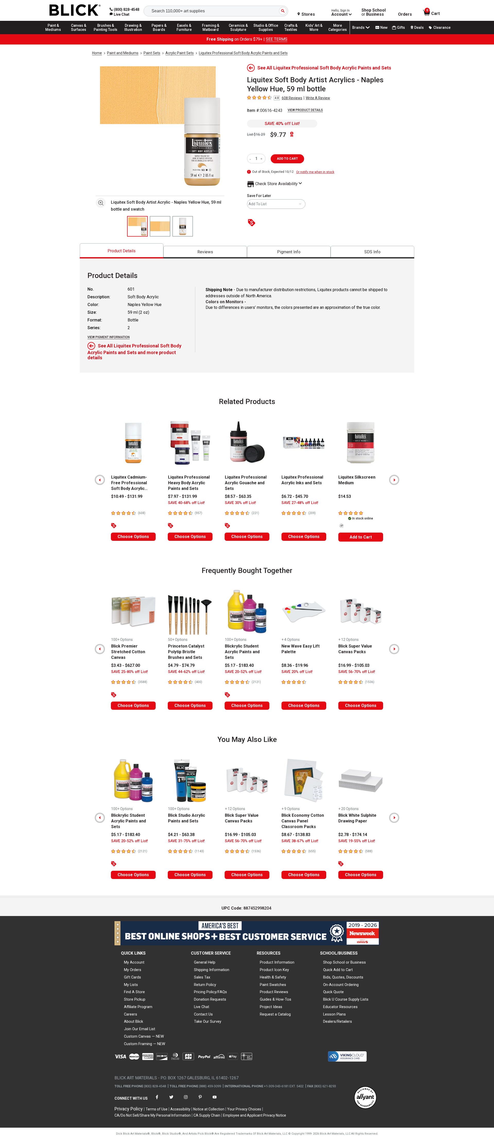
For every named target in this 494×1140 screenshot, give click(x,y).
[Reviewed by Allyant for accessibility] (365, 1098)
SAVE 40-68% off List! (186, 503)
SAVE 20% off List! (297, 672)
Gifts (401, 27)
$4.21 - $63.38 (181, 834)
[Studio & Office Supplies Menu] (265, 34)
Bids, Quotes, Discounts (343, 977)
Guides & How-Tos (275, 999)
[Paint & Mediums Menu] (55, 34)
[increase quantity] (262, 158)
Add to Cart (361, 537)
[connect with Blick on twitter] (171, 1100)
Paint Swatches (273, 984)
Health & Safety (273, 977)
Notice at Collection (208, 1109)
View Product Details (305, 110)
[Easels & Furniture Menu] (185, 34)
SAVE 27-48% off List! (299, 503)
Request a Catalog (275, 1014)
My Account (134, 962)
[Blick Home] (75, 10)
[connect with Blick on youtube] (214, 1100)
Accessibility (180, 1109)
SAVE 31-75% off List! (186, 841)
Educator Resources (340, 1006)
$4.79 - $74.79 (181, 665)
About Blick (133, 1021)
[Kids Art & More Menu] (316, 34)
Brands (358, 27)
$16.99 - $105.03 (353, 665)
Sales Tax (202, 977)
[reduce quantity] (251, 158)
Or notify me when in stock (315, 172)
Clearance (442, 27)
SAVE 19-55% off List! (356, 841)
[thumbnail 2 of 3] (160, 226)
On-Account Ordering (341, 984)
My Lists (131, 984)
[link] (119, 14)
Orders (405, 14)
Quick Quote (333, 992)
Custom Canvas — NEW (144, 1036)
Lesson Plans (334, 1014)
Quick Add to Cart (338, 969)
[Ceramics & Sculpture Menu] (238, 34)
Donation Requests (210, 999)
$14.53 (344, 496)
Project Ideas (271, 1006)
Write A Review (318, 98)
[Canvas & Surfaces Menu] (79, 34)
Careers (130, 1014)
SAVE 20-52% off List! (243, 672)
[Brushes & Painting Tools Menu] (105, 34)
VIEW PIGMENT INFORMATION (108, 337)
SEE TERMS (276, 39)
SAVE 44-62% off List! (186, 672)
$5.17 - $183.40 (239, 665)
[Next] (394, 480)
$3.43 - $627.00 (125, 665)
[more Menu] (337, 34)
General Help (204, 962)
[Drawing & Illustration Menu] (133, 34)
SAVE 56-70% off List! (356, 672)
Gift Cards (132, 977)
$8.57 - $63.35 (238, 496)
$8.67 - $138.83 (295, 834)
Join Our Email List (139, 1029)
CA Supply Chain (206, 1115)
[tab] (121, 250)
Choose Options (133, 536)
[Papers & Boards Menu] (160, 34)
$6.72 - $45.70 (294, 496)
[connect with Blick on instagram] (186, 1100)
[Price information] (252, 223)
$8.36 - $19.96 (294, 665)
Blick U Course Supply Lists (345, 999)
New (383, 27)
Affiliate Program (138, 1006)
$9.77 (278, 134)
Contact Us (203, 1014)
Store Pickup (134, 999)
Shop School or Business (344, 962)
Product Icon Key (274, 969)
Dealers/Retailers (337, 1021)
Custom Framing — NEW (144, 1044)
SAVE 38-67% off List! (299, 841)
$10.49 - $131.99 (126, 496)
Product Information (277, 962)
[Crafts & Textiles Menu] (293, 34)
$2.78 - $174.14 (352, 834)
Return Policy (205, 984)
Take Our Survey (207, 1021)
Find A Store (134, 992)
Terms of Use (156, 1109)
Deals (419, 27)
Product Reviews (274, 992)
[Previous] (100, 480)
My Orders (132, 969)
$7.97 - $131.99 (182, 496)
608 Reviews (292, 98)
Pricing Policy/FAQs (210, 992)
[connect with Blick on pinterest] (200, 1100)
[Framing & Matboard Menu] (210, 34)
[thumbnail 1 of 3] (137, 226)
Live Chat (201, 1006)
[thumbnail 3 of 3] (182, 226)
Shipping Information (211, 969)
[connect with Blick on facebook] (157, 1100)
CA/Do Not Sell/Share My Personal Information (152, 1115)
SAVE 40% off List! (282, 123)
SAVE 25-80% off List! (129, 672)
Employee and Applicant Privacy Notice (254, 1115)
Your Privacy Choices (244, 1109)
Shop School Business (373, 12)
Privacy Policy (128, 1108)
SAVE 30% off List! (240, 503)
